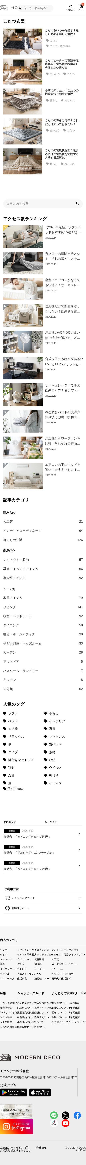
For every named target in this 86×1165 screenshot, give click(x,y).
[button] (77, 203)
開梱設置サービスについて (20, 1027)
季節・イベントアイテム (43, 569)
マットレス (6, 959)
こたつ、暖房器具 (60, 46)
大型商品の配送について (20, 1012)
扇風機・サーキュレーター (43, 978)
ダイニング (43, 625)
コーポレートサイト (11, 1147)
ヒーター (39, 969)
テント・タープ (60, 949)
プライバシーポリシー (13, 1149)
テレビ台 (22, 969)
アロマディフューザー (43, 954)
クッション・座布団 (25, 949)
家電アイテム (43, 598)
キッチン (43, 679)
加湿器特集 (1, 1008)
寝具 (2, 964)
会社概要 (41, 1148)
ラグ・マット (24, 959)
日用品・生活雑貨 (60, 978)
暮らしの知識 (43, 540)
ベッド (3, 954)
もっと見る (50, 822)
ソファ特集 (1, 1017)
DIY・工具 (57, 969)
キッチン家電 (41, 949)
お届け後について (53, 1017)
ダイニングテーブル (8, 969)
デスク (20, 964)
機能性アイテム (43, 578)
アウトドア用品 (60, 954)
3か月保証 (70, 1003)
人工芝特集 (1, 1022)
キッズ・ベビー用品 (60, 974)
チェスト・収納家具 (25, 974)
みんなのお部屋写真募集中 (1, 1027)
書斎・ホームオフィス (43, 634)
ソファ (3, 949)
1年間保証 (70, 1008)
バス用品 (73, 949)
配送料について (20, 1008)
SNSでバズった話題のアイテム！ (1, 1012)
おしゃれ (69, 100)
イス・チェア (7, 978)
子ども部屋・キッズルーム (43, 643)
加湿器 (38, 964)
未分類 (43, 689)
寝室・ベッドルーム (43, 616)
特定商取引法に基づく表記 (15, 1151)
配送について (53, 1012)
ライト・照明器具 (25, 954)
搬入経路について (37, 1003)
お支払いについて (20, 1003)
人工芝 (43, 521)
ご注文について (53, 1008)
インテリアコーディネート (43, 530)
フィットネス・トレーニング (77, 954)
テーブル (5, 974)
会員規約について (37, 1017)
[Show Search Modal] (20, 8)
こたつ (54, 40)
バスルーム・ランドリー (43, 671)
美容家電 (39, 959)
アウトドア (43, 661)
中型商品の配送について (20, 1017)
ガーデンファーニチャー (60, 964)
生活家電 (22, 978)
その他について (53, 1022)
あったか (55, 74)
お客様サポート (20, 908)
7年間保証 (70, 1017)
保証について (37, 1012)
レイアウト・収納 (43, 559)
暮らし (54, 100)
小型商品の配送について (20, 1022)
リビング (43, 607)
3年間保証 (70, 1012)
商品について (53, 1003)
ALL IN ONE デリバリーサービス (70, 1022)
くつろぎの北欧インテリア (1, 1003)
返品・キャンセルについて (37, 1008)
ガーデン (43, 652)
